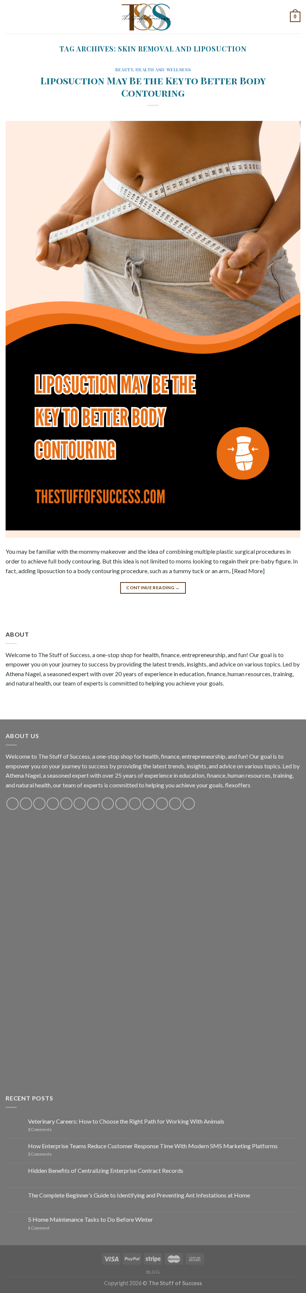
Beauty (124, 69)
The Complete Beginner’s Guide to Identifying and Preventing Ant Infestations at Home (139, 1195)
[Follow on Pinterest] (66, 803)
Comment (39, 1227)
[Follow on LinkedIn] (162, 803)
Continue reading (153, 587)
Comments (40, 1129)
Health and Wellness (163, 69)
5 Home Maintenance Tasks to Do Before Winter (90, 1219)
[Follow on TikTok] (39, 803)
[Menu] (10, 16)
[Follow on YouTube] (80, 803)
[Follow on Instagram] (26, 803)
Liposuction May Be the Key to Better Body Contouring (153, 86)
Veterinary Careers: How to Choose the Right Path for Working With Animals (126, 1121)
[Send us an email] (53, 803)
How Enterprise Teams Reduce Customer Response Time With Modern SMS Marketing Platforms (153, 1145)
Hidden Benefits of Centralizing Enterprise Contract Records (105, 1170)
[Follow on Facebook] (12, 803)
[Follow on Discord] (93, 803)
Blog (153, 1272)
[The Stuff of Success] (153, 17)
